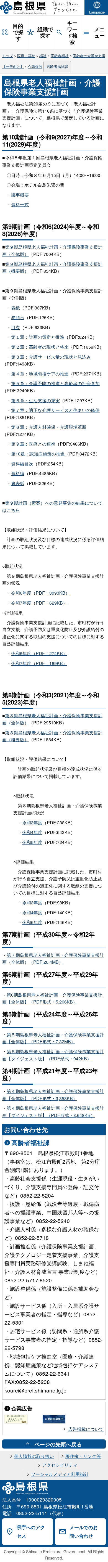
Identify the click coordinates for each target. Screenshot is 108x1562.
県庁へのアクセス (31, 1531)
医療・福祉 (26, 55)
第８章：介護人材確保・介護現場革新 (48, 427)
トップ (7, 55)
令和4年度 (32, 832)
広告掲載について (86, 1429)
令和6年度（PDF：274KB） (39, 653)
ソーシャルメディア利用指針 (60, 1474)
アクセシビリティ (60, 1465)
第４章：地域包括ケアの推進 (40, 373)
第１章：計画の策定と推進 (37, 337)
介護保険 (35, 66)
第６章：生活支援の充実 (35, 400)
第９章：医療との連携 (33, 444)
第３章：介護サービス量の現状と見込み (51, 357)
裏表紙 (17, 483)
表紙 (15, 308)
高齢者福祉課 (57, 66)
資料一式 (20, 204)
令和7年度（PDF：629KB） (39, 603)
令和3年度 (32, 822)
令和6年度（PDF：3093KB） (40, 593)
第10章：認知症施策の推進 (38, 454)
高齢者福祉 (60, 55)
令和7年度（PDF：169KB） (39, 663)
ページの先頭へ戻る (58, 1444)
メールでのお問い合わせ (84, 1531)
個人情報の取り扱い (34, 1456)
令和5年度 (32, 842)
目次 (15, 327)
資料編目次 (22, 463)
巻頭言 (17, 317)
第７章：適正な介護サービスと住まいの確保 (55, 410)
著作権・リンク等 (83, 1456)
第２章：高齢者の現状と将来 (40, 347)
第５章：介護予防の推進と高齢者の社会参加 (55, 383)
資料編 (17, 473)
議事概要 (20, 195)
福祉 (43, 55)
